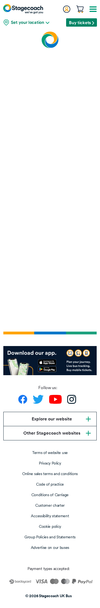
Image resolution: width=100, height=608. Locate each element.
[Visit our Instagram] (71, 399)
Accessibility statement (50, 515)
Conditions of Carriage (50, 494)
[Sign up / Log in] (66, 9)
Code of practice (50, 484)
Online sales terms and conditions (50, 473)
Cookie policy (50, 526)
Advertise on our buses (50, 547)
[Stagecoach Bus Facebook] (22, 399)
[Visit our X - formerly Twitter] (38, 399)
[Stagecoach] (23, 9)
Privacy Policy (50, 463)
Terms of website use (50, 452)
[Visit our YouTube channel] (55, 399)
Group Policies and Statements (50, 536)
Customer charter (50, 505)
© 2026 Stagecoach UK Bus (48, 595)
